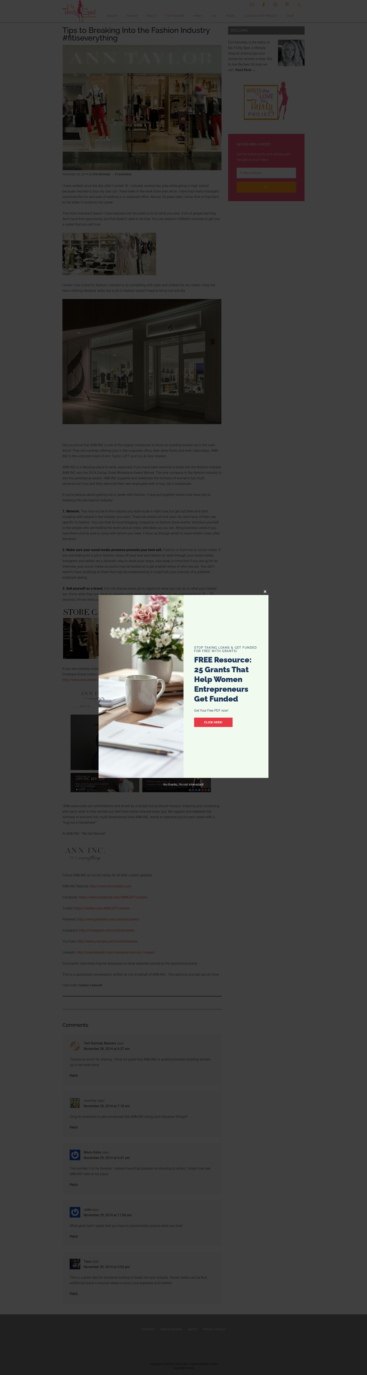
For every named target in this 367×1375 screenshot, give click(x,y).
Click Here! (213, 722)
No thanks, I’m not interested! (183, 784)
